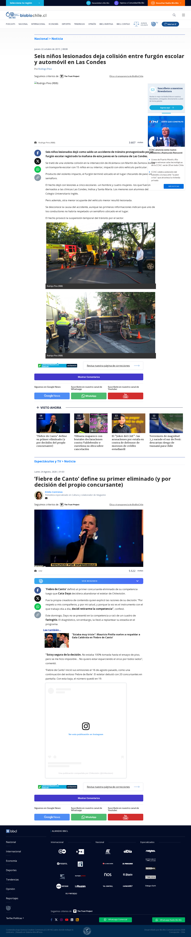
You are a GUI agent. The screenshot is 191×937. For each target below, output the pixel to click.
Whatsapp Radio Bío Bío (171, 920)
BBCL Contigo (123, 24)
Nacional (23, 24)
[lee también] (57, 640)
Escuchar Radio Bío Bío (167, 3)
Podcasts (10, 24)
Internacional (38, 24)
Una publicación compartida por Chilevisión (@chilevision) (85, 773)
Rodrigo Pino (45, 69)
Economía (53, 24)
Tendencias (79, 24)
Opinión (92, 24)
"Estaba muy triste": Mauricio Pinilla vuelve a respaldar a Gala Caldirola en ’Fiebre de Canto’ (106, 636)
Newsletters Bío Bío (100, 3)
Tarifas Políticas (14, 918)
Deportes (66, 24)
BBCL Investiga (106, 24)
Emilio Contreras (54, 492)
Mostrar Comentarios (89, 377)
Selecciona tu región (21, 2)
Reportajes (12, 898)
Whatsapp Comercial (117, 919)
